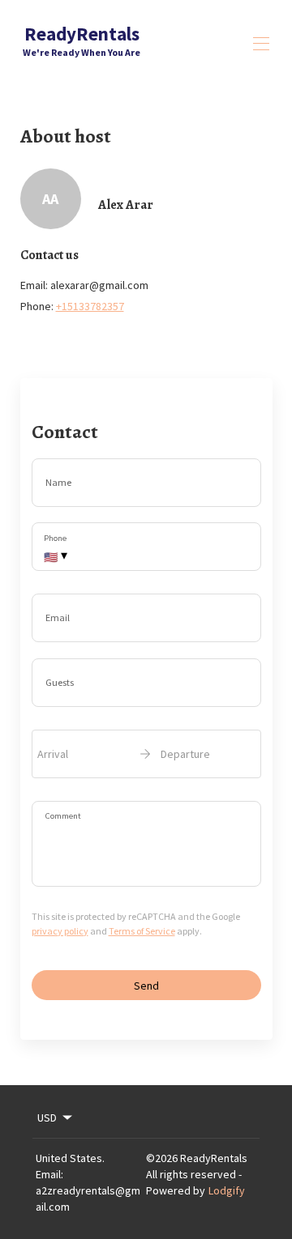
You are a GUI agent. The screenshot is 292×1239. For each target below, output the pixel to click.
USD (47, 1117)
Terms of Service (142, 931)
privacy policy (60, 931)
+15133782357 (90, 306)
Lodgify (226, 1190)
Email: (49, 1174)
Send (146, 985)
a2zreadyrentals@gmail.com (88, 1198)
